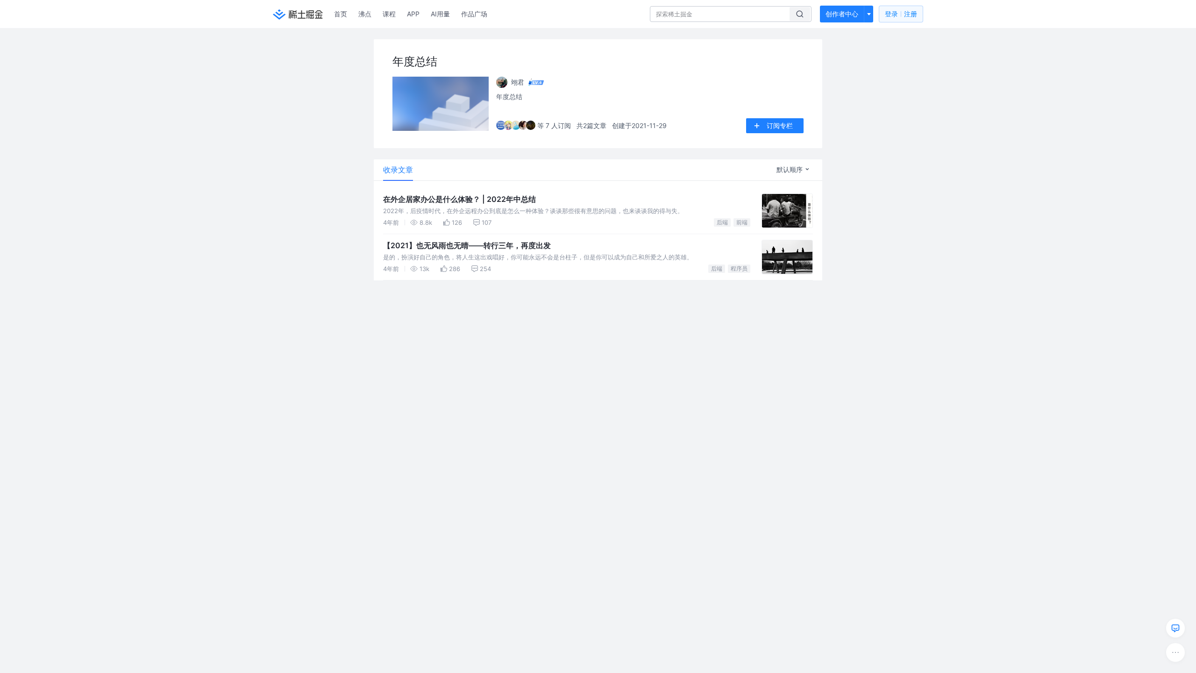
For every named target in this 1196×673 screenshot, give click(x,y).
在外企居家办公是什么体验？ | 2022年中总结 (459, 199)
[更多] (1175, 652)
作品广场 (474, 14)
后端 (722, 222)
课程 (389, 14)
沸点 (364, 14)
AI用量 (440, 14)
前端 (742, 222)
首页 (340, 14)
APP (413, 14)
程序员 (739, 268)
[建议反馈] (1175, 628)
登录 (901, 14)
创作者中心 (842, 14)
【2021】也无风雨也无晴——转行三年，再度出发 (467, 245)
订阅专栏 (780, 125)
